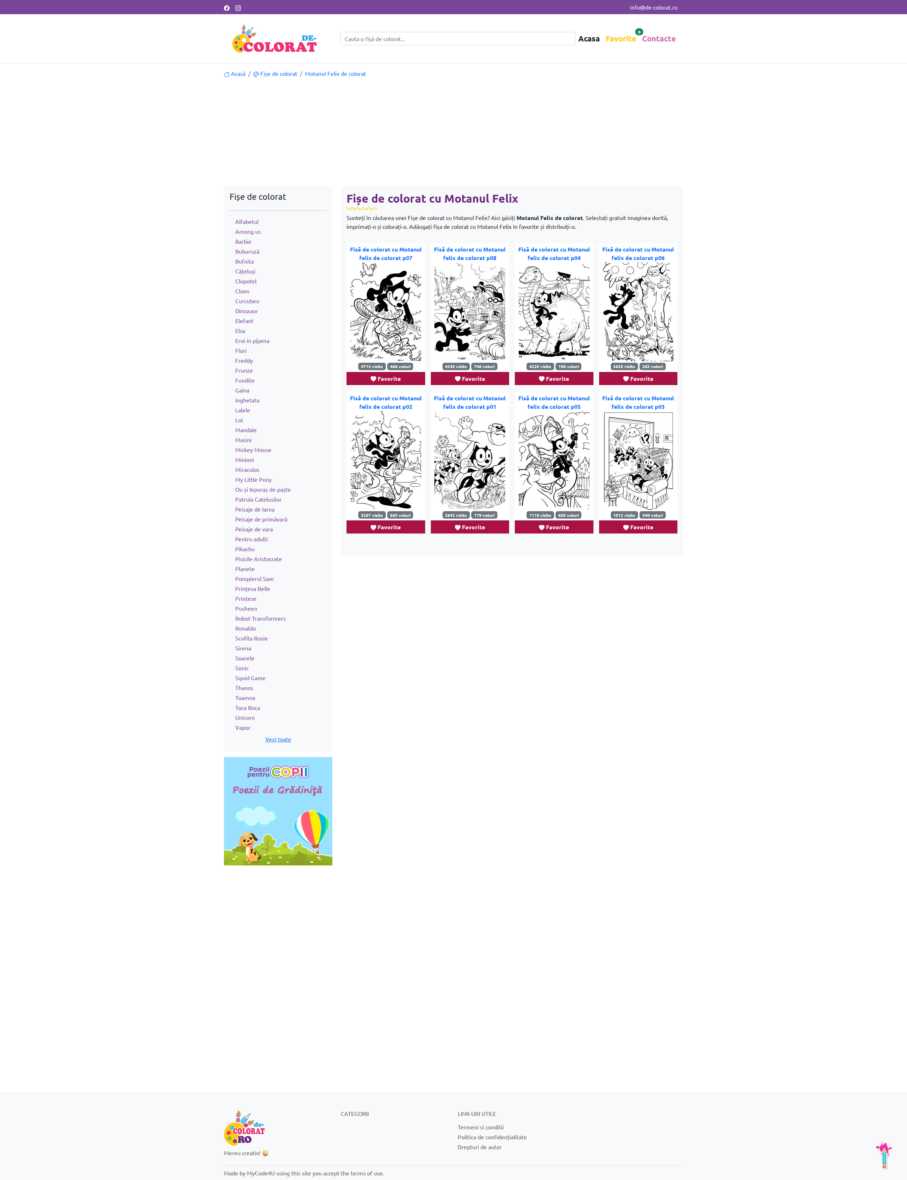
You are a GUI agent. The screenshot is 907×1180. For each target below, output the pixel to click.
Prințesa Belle (252, 588)
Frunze (244, 370)
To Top (884, 1155)
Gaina (242, 390)
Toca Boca (247, 707)
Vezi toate (278, 739)
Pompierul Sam (254, 578)
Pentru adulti (251, 538)
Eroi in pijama (252, 340)
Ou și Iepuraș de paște (263, 489)
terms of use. (367, 1172)
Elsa (240, 330)
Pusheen (246, 608)
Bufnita (244, 261)
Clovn (242, 290)
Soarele (244, 657)
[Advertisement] (453, 132)
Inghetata (247, 399)
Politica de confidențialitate (492, 1136)
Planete (245, 568)
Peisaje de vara (254, 528)
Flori (241, 350)
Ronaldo (245, 628)
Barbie (243, 241)
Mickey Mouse (253, 449)
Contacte (659, 38)
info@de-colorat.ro (653, 7)
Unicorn (245, 717)
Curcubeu (247, 300)
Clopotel (246, 280)
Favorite (620, 38)
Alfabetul (247, 221)
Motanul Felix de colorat (335, 73)
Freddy (244, 360)
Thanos (244, 687)
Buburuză (247, 251)
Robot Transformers (260, 618)
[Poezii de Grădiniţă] (278, 810)
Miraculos (247, 469)
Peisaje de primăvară (261, 519)
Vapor (242, 727)
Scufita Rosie (251, 638)
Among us (248, 231)
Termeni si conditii (481, 1126)
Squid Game (250, 677)
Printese (246, 598)
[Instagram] (238, 7)
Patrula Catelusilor (258, 499)
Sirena (243, 647)
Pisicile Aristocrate (258, 558)
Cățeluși (245, 271)
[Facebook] (227, 7)
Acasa (589, 38)
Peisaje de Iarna (255, 509)
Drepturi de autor (480, 1146)
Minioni (244, 459)
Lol (239, 419)
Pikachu (245, 548)
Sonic (242, 667)
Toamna (245, 697)
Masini (243, 439)
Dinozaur (246, 310)
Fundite (245, 380)
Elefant (244, 320)
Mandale (246, 429)
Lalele (242, 409)
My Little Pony (253, 479)
